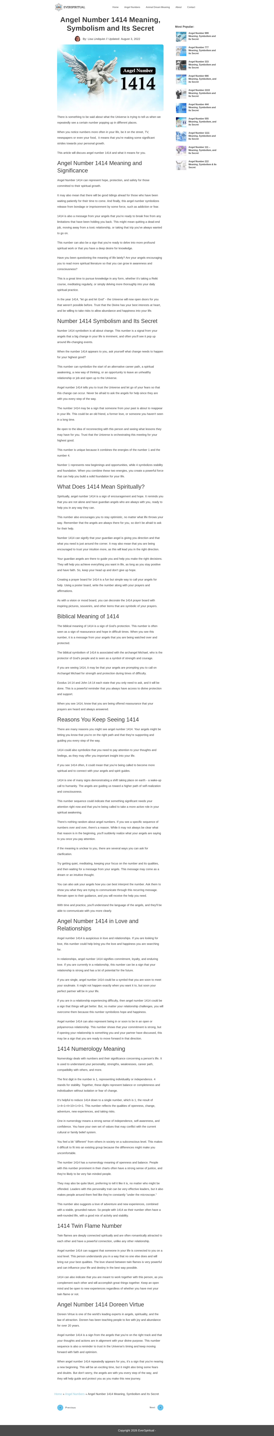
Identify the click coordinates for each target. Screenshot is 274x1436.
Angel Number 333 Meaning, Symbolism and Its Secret (202, 64)
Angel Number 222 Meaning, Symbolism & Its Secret (202, 164)
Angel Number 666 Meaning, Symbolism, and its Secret (202, 79)
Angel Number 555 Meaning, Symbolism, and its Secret (202, 121)
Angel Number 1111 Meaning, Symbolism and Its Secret (202, 136)
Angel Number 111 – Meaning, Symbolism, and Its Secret (202, 150)
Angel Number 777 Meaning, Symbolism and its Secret (202, 50)
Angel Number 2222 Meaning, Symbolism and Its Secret (202, 93)
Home (58, 1394)
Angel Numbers (75, 1394)
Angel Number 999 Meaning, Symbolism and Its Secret (202, 36)
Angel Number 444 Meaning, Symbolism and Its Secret (202, 107)
